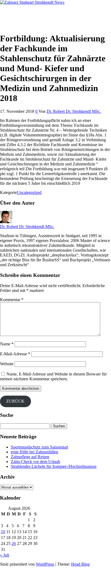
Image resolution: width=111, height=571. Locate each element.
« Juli (4, 555)
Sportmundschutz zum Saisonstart (39, 447)
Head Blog (80, 564)
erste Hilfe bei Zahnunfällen (34, 452)
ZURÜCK (15, 401)
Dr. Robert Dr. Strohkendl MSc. (74, 111)
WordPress (45, 564)
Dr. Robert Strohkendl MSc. (24, 11)
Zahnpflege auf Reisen (30, 456)
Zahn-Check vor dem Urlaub (35, 461)
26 (14, 543)
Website (6, 364)
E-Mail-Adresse (15, 354)
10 (3, 531)
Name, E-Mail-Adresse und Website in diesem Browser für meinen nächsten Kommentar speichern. (53, 376)
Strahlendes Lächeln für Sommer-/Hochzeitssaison (53, 466)
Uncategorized (29, 192)
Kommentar (11, 299)
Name (6, 344)
